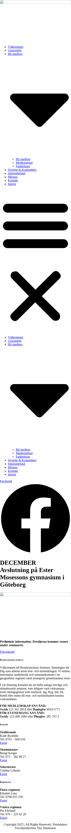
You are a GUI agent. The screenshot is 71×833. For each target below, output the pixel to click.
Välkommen (15, 46)
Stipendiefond (16, 173)
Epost (3, 743)
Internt (12, 184)
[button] (35, 260)
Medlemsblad (24, 162)
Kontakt (13, 180)
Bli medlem (23, 159)
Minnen (13, 177)
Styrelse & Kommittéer (22, 169)
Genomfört (14, 50)
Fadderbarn (23, 166)
